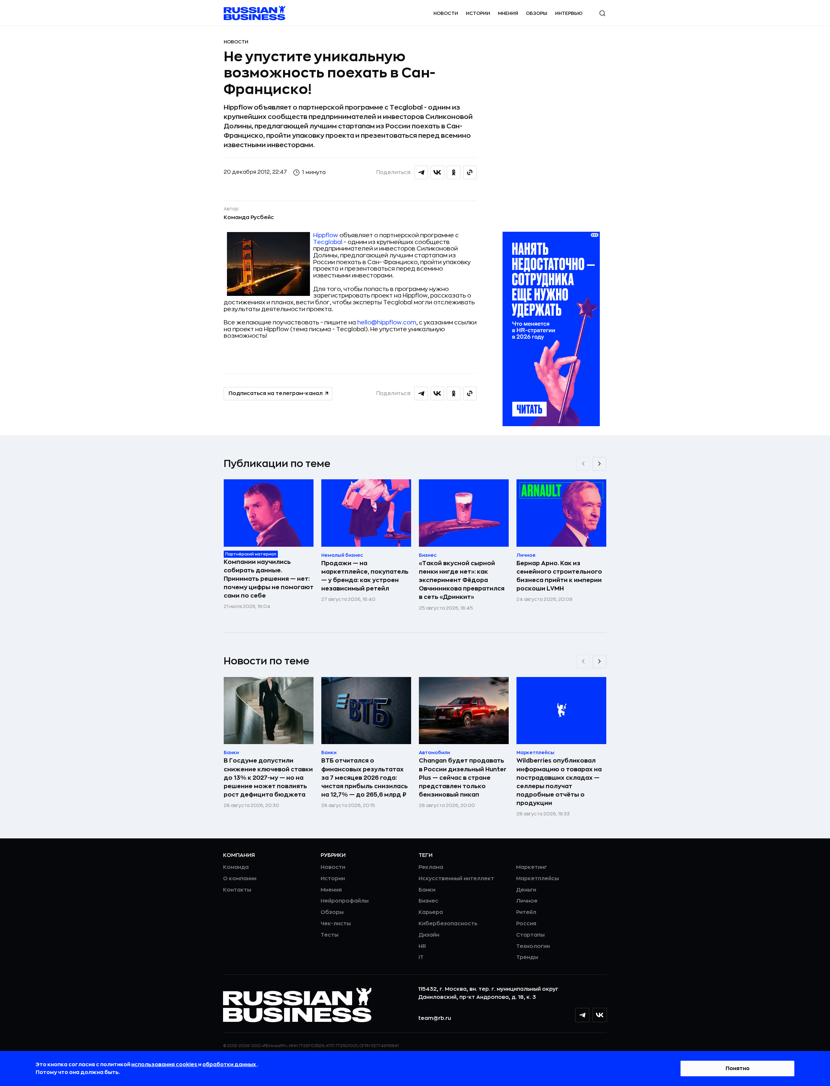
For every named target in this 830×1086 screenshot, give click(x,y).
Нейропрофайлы (345, 901)
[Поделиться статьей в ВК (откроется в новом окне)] (437, 172)
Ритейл (526, 912)
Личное (527, 901)
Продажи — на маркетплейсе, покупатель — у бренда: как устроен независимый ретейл (365, 575)
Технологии (533, 946)
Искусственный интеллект (456, 878)
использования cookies (164, 1064)
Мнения (508, 13)
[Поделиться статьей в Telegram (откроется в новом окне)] (421, 172)
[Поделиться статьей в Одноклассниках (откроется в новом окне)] (453, 172)
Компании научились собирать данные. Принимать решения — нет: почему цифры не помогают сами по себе (269, 579)
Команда (236, 867)
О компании (239, 878)
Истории (478, 13)
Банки (427, 890)
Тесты (329, 935)
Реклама (431, 867)
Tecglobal (327, 242)
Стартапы (530, 935)
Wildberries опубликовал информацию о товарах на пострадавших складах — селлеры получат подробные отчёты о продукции (559, 782)
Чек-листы (336, 923)
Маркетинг (531, 867)
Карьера (431, 912)
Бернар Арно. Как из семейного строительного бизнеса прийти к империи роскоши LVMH (559, 575)
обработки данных (229, 1064)
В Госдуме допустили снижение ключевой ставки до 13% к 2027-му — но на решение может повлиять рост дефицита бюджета (268, 777)
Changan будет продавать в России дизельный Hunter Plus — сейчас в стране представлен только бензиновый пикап (462, 777)
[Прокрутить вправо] (599, 464)
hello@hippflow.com (386, 322)
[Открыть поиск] (602, 13)
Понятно (738, 1068)
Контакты (237, 890)
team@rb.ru (434, 1018)
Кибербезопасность (448, 923)
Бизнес (428, 901)
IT (421, 957)
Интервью (569, 13)
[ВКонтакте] (600, 1015)
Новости (445, 13)
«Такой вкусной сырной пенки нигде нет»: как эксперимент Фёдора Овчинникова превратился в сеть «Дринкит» (461, 580)
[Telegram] (582, 1015)
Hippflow (325, 235)
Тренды (527, 957)
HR (422, 946)
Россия (526, 923)
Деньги (526, 890)
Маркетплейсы (537, 878)
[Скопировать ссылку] (470, 172)
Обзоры (536, 13)
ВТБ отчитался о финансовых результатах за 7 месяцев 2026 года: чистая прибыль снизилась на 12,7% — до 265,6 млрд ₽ (364, 777)
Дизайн (429, 935)
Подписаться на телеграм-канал (276, 393)
